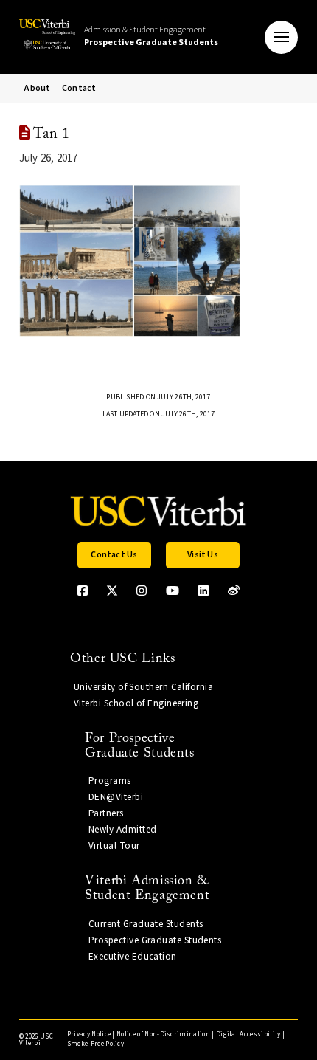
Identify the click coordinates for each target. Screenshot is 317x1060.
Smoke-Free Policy (95, 1044)
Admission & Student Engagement (151, 36)
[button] (281, 37)
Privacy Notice (89, 1034)
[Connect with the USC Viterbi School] (233, 590)
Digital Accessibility (248, 1034)
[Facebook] (83, 590)
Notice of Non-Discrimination (163, 1034)
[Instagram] (141, 590)
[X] (112, 590)
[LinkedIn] (203, 590)
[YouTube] (172, 590)
